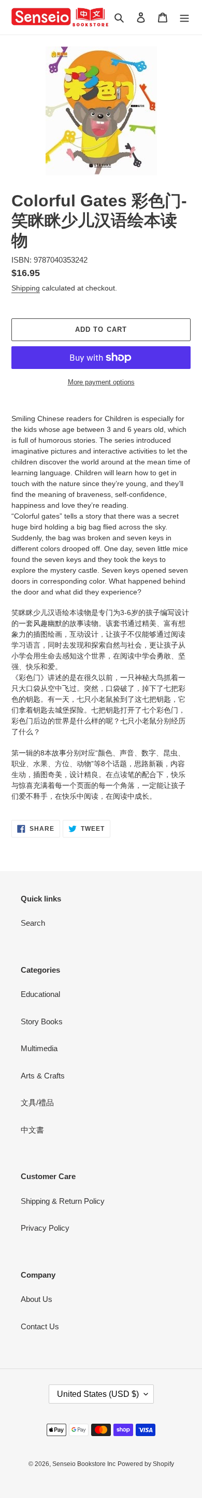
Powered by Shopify (146, 1464)
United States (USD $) (98, 1394)
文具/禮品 (37, 1102)
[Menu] (184, 17)
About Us (36, 1299)
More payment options (101, 382)
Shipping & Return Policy (63, 1201)
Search (33, 923)
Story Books (42, 1021)
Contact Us (40, 1326)
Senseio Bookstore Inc (84, 1464)
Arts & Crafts (43, 1075)
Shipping (25, 288)
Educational (40, 994)
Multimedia (39, 1048)
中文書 (32, 1129)
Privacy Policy (45, 1227)
